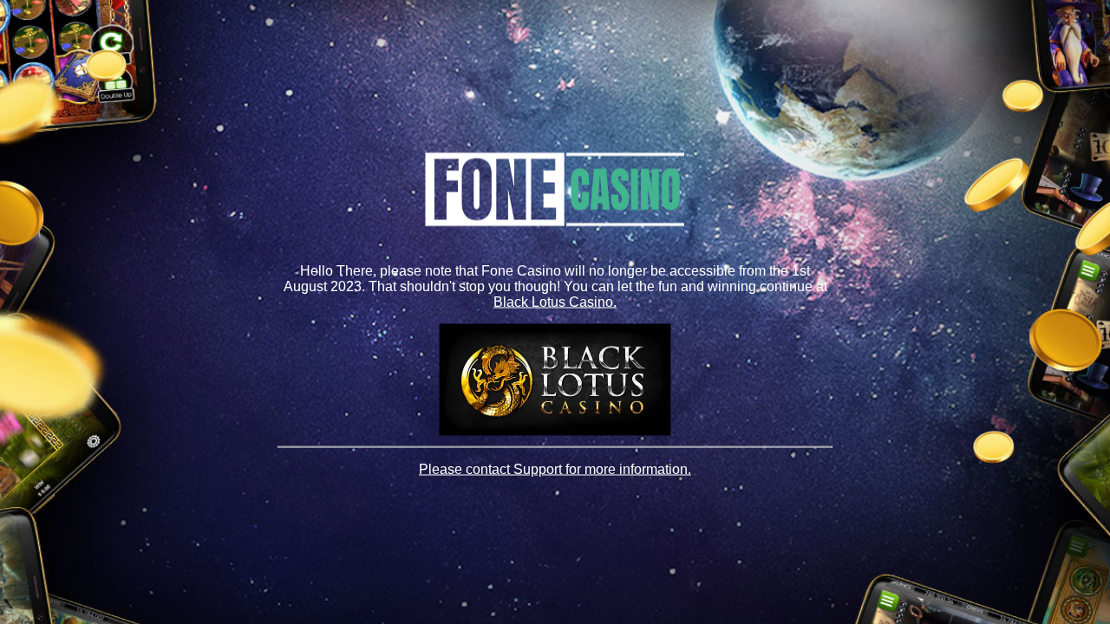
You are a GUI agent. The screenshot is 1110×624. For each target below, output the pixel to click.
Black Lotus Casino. (555, 301)
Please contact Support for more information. (555, 469)
